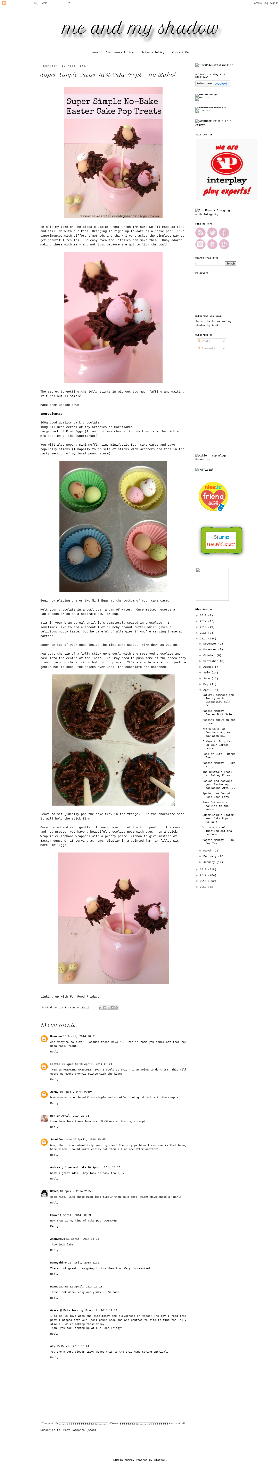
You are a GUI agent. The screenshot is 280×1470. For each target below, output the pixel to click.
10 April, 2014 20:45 (89, 1139)
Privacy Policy (152, 52)
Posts (205, 341)
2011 (204, 881)
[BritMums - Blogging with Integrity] (215, 214)
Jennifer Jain (61, 1139)
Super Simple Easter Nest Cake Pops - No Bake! (218, 818)
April (208, 690)
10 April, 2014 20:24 (76, 1092)
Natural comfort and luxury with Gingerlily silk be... (218, 700)
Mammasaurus (59, 1286)
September (211, 661)
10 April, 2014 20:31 (72, 1115)
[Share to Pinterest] (116, 1008)
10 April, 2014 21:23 (104, 1167)
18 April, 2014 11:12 (100, 1310)
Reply (54, 1051)
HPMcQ (54, 1191)
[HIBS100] (202, 110)
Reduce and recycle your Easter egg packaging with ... (219, 784)
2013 (204, 869)
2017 (204, 621)
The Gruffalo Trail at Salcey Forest (217, 773)
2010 (204, 887)
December (210, 643)
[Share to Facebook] (112, 1008)
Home (94, 52)
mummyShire (58, 1262)
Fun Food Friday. (84, 997)
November (210, 649)
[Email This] (101, 1008)
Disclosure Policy (120, 52)
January (209, 862)
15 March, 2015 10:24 (72, 1346)
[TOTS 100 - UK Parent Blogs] (212, 94)
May (206, 684)
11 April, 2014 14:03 (82, 1239)
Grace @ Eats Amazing (66, 1310)
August (209, 667)
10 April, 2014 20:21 (79, 1036)
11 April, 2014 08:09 (74, 1215)
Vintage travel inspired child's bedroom (217, 831)
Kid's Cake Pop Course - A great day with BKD (217, 732)
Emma (53, 1215)
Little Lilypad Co (64, 1064)
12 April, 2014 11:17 (84, 1262)
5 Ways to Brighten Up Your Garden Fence (217, 745)
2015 (204, 633)
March (208, 850)
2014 (204, 638)
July (207, 672)
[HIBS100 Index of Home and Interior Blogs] (212, 106)
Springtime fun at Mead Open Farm (216, 795)
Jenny (54, 1092)
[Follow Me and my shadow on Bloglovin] (213, 85)
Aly (52, 1346)
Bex (52, 1115)
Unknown (56, 1036)
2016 (204, 627)
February (210, 856)
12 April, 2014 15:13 (85, 1286)
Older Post (177, 1423)
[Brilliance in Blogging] (214, 65)
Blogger (159, 1460)
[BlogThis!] (105, 1008)
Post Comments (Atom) (79, 1430)
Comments (207, 348)
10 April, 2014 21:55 (76, 1191)
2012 (204, 875)
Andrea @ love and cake (68, 1167)
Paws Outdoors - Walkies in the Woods (216, 806)
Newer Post (49, 1423)
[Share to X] (109, 1008)
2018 (204, 615)
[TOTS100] (202, 97)
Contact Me (180, 52)
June (207, 678)
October (209, 655)
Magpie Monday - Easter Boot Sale (217, 712)
